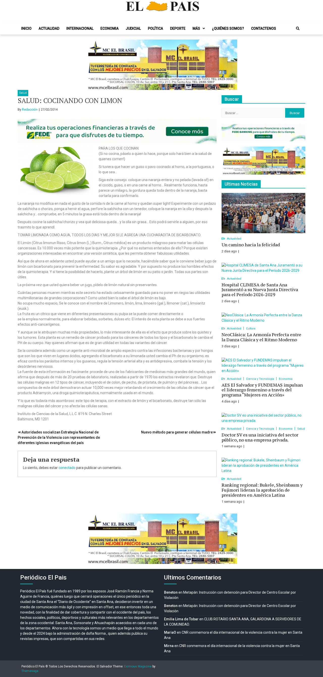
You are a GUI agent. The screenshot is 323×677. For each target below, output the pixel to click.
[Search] (297, 28)
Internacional (79, 28)
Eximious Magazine (138, 666)
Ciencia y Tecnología (260, 379)
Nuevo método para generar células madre (177, 432)
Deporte (177, 28)
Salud (23, 92)
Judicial (133, 28)
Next (231, 65)
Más (196, 28)
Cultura (250, 328)
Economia (109, 28)
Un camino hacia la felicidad (251, 245)
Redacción (30, 109)
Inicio (26, 28)
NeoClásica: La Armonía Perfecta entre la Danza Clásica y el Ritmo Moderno (261, 337)
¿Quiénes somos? (228, 28)
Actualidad (49, 28)
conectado (67, 468)
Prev (92, 65)
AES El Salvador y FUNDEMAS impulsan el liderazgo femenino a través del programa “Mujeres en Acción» (262, 390)
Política (155, 28)
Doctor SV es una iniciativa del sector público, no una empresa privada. (260, 437)
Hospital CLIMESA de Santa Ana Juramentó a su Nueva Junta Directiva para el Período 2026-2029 (260, 290)
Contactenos (263, 28)
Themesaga (29, 671)
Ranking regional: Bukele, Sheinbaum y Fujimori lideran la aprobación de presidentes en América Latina (262, 490)
